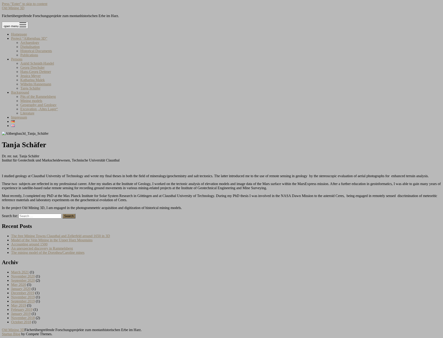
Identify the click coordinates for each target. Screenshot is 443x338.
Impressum (19, 117)
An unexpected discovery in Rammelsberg (42, 248)
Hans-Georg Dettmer (35, 72)
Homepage (19, 34)
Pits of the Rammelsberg (38, 97)
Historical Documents (36, 51)
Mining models (31, 101)
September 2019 (23, 301)
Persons (16, 59)
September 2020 (23, 280)
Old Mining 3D (13, 8)
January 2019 (21, 314)
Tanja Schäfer (30, 88)
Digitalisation (30, 47)
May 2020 (18, 285)
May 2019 (18, 305)
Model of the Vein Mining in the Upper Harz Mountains (52, 240)
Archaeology (29, 43)
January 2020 (21, 289)
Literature (27, 113)
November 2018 (23, 318)
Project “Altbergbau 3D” (29, 38)
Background (20, 92)
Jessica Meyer (30, 76)
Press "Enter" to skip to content (24, 4)
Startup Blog (11, 334)
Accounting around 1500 (29, 244)
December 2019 (22, 293)
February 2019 (22, 309)
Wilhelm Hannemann (35, 84)
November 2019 (23, 297)
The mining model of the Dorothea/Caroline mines (47, 252)
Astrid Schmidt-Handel (37, 63)
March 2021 (20, 272)
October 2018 (21, 322)
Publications (29, 55)
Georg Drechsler (32, 67)
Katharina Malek (32, 80)
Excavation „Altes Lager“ (39, 109)
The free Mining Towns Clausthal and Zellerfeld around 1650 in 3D (60, 236)
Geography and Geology (38, 105)
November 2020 (23, 276)
